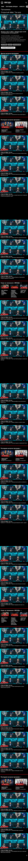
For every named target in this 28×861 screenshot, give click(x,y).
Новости (21, 6)
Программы (6, 9)
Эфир (2, 6)
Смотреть (5, 68)
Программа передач (12, 6)
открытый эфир (16, 44)
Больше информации (8, 47)
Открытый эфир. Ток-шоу (11, 12)
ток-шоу (10, 44)
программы (4, 44)
